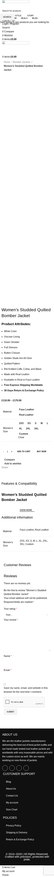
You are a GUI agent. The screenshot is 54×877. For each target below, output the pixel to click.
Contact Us (12, 795)
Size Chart (11, 809)
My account (12, 802)
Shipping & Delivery (16, 832)
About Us (11, 788)
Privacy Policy (13, 825)
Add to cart (23, 451)
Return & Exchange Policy (20, 839)
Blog (8, 781)
